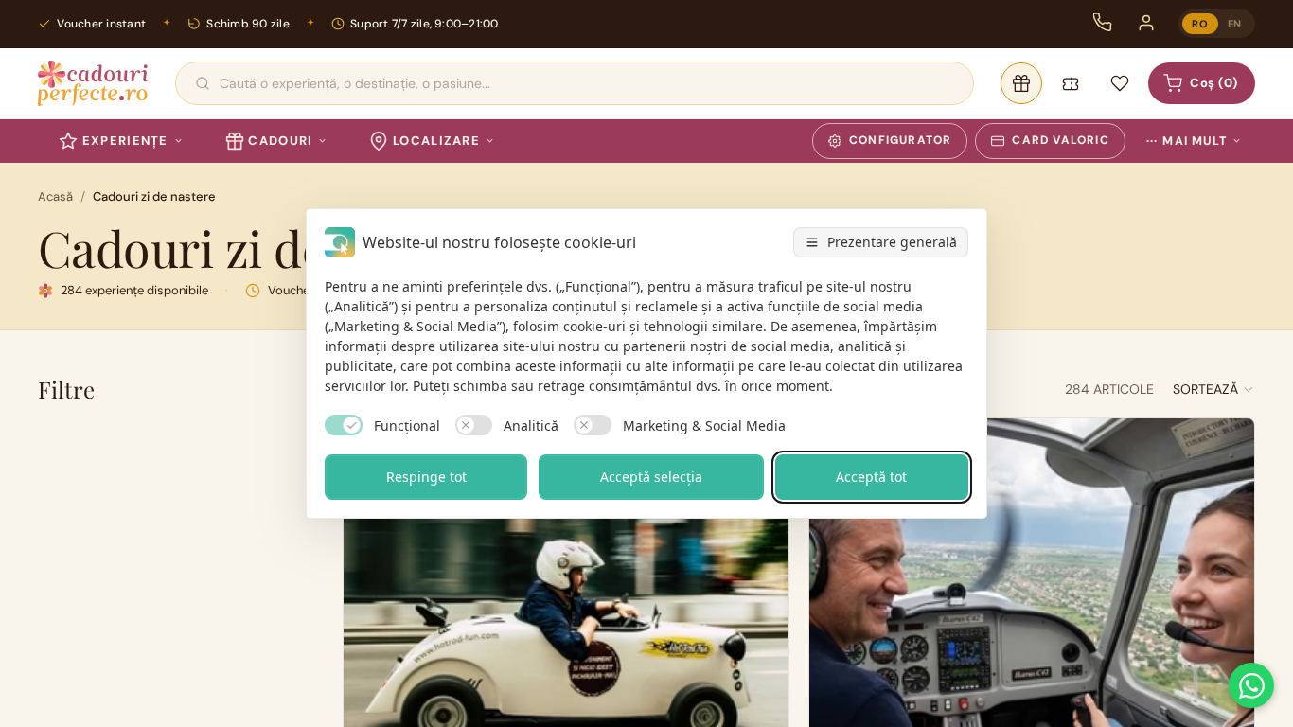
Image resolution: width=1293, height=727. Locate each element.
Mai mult (1186, 141)
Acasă (55, 196)
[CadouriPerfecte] (93, 83)
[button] (1214, 389)
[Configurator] (1021, 83)
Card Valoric (1060, 140)
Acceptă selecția (651, 477)
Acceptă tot (871, 477)
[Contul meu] (1146, 23)
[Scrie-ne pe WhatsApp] (1251, 685)
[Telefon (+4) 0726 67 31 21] (1103, 23)
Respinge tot (426, 477)
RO (1200, 23)
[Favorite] (1120, 83)
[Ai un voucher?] (1070, 83)
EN (1235, 23)
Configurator (900, 140)
